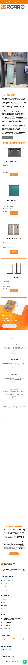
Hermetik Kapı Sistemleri (7, 580)
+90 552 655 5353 (7, 622)
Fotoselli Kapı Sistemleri (6, 590)
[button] (25, 662)
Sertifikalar (3, 599)
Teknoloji (3, 602)
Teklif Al (2, 608)
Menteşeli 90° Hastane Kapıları (8, 583)
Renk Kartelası (4, 605)
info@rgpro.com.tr (7, 628)
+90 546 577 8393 (7, 625)
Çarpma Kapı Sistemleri (6, 587)
